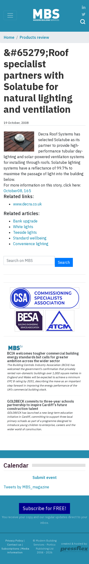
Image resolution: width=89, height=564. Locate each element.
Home (9, 37)
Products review (34, 37)
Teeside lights (25, 232)
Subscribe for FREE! (44, 508)
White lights (23, 226)
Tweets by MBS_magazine (26, 487)
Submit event (45, 477)
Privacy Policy (14, 540)
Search (64, 262)
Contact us (14, 544)
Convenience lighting (30, 243)
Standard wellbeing (30, 238)
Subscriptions (10, 548)
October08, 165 (17, 190)
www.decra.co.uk (27, 204)
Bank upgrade (25, 221)
